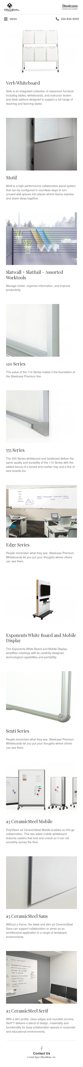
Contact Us (41, 1053)
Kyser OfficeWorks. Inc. (45, 1057)
